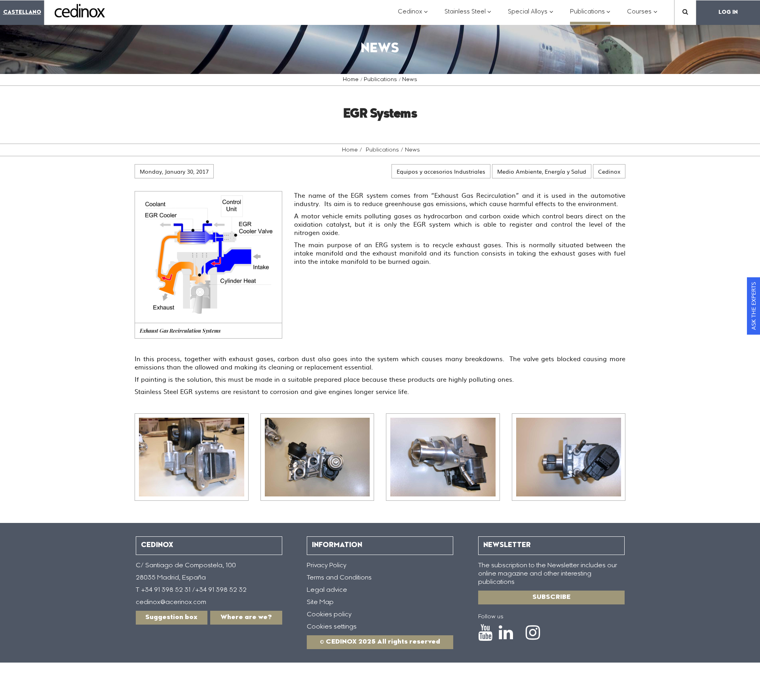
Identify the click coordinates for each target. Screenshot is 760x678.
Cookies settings (332, 627)
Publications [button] (590, 16)
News (409, 80)
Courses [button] (642, 16)
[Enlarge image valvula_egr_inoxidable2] (317, 457)
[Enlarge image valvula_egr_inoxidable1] (192, 457)
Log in (728, 12)
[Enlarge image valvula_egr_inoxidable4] (569, 457)
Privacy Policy (326, 565)
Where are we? (246, 617)
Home (351, 80)
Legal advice (327, 590)
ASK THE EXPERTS (753, 306)
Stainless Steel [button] (468, 16)
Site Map (320, 602)
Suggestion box (171, 617)
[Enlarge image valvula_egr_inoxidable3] (443, 457)
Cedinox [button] (413, 16)
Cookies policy (329, 615)
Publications (380, 80)
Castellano (22, 12)
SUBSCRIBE (551, 597)
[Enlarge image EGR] (208, 257)
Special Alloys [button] (530, 16)
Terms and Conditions (339, 578)
